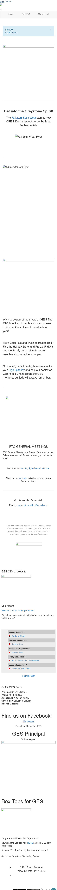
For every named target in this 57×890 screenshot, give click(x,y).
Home (11, 14)
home (8, 1)
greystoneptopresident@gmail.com (31, 505)
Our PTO (26, 14)
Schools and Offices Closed (21, 669)
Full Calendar (28, 675)
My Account (43, 14)
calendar (23, 478)
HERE (30, 842)
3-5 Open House (17, 652)
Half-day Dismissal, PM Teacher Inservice (25, 661)
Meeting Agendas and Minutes (35, 468)
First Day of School (18, 636)
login (2, 1)
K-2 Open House (17, 644)
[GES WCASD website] (16, 586)
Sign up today (17, 370)
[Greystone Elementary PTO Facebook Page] (28, 721)
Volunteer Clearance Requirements (17, 610)
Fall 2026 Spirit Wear (24, 117)
